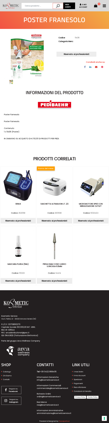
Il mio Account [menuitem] (79, 375)
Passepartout (64, 421)
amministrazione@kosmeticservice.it (54, 413)
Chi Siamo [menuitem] (7, 376)
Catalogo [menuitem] (7, 372)
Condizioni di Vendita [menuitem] (82, 391)
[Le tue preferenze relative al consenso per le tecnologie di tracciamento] (104, 418)
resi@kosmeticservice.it (48, 405)
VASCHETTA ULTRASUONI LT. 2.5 (54, 204)
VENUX (18, 204)
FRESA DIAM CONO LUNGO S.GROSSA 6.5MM (54, 265)
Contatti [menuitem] (6, 379)
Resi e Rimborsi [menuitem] (79, 387)
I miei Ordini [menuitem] (78, 372)
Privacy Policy (80, 397)
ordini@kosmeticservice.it (49, 396)
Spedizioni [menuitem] (77, 379)
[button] (58, 6)
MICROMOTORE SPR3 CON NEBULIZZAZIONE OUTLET (91, 205)
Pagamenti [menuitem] (78, 383)
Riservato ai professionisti (76, 54)
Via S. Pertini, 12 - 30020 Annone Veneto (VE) (18, 319)
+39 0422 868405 (48, 371)
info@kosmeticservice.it (48, 380)
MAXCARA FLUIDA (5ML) (18, 264)
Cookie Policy (92, 397)
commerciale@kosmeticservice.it (52, 388)
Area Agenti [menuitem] (68, 5)
